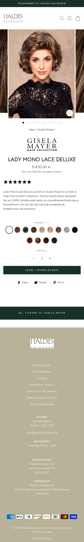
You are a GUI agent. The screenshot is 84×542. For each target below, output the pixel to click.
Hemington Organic (42, 385)
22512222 (47, 425)
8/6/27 (54, 240)
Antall (42, 250)
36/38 (66, 229)
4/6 (74, 229)
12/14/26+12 (33, 229)
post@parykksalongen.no (42, 432)
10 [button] (52, 123)
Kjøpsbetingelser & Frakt (42, 398)
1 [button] (23, 123)
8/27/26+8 (38, 240)
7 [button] (43, 123)
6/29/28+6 (29, 240)
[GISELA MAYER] (42, 153)
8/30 (46, 240)
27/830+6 (58, 229)
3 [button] (30, 123)
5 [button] (36, 123)
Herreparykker (42, 371)
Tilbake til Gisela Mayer (44, 313)
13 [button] (61, 123)
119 (25, 229)
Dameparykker (42, 365)
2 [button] (27, 123)
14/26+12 (42, 229)
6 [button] (39, 123)
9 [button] (49, 123)
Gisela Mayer (46, 129)
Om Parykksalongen (42, 404)
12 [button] (58, 123)
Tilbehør (42, 378)
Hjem (32, 129)
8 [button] (46, 123)
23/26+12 (50, 229)
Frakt (35, 171)
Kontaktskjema (42, 421)
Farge (42, 222)
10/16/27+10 (17, 229)
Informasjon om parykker (42, 391)
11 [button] (55, 123)
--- (9, 229)
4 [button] (33, 123)
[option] (42, 3)
